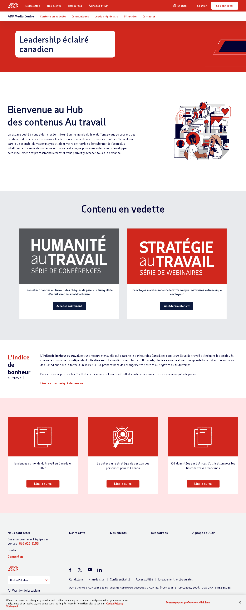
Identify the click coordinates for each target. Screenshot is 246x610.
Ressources (75, 5)
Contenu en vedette (53, 16)
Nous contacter (19, 532)
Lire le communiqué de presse (61, 383)
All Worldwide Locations (24, 590)
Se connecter (225, 5)
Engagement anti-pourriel (175, 579)
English (182, 5)
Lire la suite (43, 483)
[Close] (240, 602)
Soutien (202, 5)
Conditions (76, 579)
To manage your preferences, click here (188, 602)
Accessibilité (144, 579)
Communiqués (80, 16)
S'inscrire (130, 16)
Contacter (148, 16)
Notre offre (32, 5)
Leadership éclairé (106, 16)
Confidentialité (120, 579)
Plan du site (97, 579)
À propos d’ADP (98, 5)
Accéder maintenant (69, 305)
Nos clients (54, 5)
